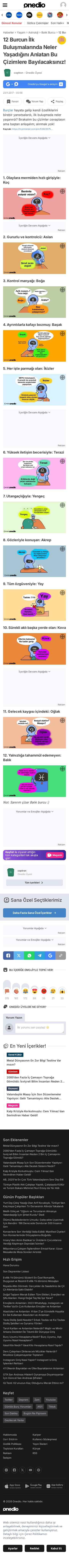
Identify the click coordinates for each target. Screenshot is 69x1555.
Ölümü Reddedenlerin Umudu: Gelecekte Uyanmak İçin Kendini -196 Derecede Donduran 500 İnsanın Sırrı (33, 1223)
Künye (36, 1448)
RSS (35, 1453)
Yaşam (21, 32)
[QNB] (50, 15)
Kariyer (37, 1434)
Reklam (7, 1453)
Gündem (13, 1071)
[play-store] (34, 1486)
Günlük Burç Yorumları (18, 1406)
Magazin (13, 1105)
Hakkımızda (10, 1434)
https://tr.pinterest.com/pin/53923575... (32, 129)
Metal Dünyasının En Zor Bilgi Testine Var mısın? (34, 1062)
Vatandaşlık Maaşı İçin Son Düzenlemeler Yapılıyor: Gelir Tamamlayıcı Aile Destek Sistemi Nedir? (34, 1096)
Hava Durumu (11, 1265)
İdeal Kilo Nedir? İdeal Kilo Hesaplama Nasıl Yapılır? (33, 1345)
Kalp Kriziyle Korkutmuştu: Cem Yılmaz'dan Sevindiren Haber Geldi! (36, 1113)
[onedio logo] (32, 1509)
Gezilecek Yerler (14, 1420)
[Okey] (29, 15)
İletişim (7, 1457)
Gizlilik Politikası (12, 1443)
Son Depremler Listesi (16, 1271)
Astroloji (33, 32)
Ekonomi (13, 1088)
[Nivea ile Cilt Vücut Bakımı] (9, 15)
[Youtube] (30, 1470)
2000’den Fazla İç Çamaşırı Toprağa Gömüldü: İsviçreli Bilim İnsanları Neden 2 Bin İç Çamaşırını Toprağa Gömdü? (34, 1079)
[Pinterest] (38, 1470)
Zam (37, 1399)
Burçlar (8, 110)
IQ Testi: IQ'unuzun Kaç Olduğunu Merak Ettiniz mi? (33, 1382)
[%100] (39, 15)
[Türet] (60, 15)
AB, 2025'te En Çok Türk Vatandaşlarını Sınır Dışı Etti (33, 1179)
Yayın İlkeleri (40, 1443)
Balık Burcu (48, 32)
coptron (28, 72)
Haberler (8, 32)
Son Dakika (11, 1413)
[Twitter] (22, 1470)
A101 (39, 1406)
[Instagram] (6, 1470)
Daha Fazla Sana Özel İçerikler (32, 912)
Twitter (9, 1399)
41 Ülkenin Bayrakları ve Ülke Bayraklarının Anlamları (33, 1368)
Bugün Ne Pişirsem (35, 1413)
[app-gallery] (55, 1486)
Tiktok (52, 1406)
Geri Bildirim (10, 1439)
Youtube (51, 1399)
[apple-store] (13, 1486)
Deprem (23, 1399)
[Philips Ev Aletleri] (19, 15)
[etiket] (62, 40)
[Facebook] (14, 1470)
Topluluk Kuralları (13, 1448)
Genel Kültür (15, 1054)
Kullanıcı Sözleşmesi (45, 1439)
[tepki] (7, 991)
